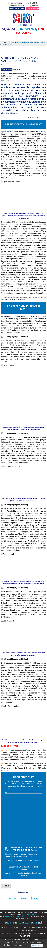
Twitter (36, 867)
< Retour (5, 886)
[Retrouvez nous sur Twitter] (18, 923)
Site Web (19, 867)
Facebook (28, 867)
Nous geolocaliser (29, 914)
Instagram (24, 869)
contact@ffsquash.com (14, 916)
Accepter (36, 945)
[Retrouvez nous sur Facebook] (9, 923)
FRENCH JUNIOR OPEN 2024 (25, 850)
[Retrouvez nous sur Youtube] (26, 923)
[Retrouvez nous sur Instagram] (40, 923)
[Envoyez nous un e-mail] (34, 923)
